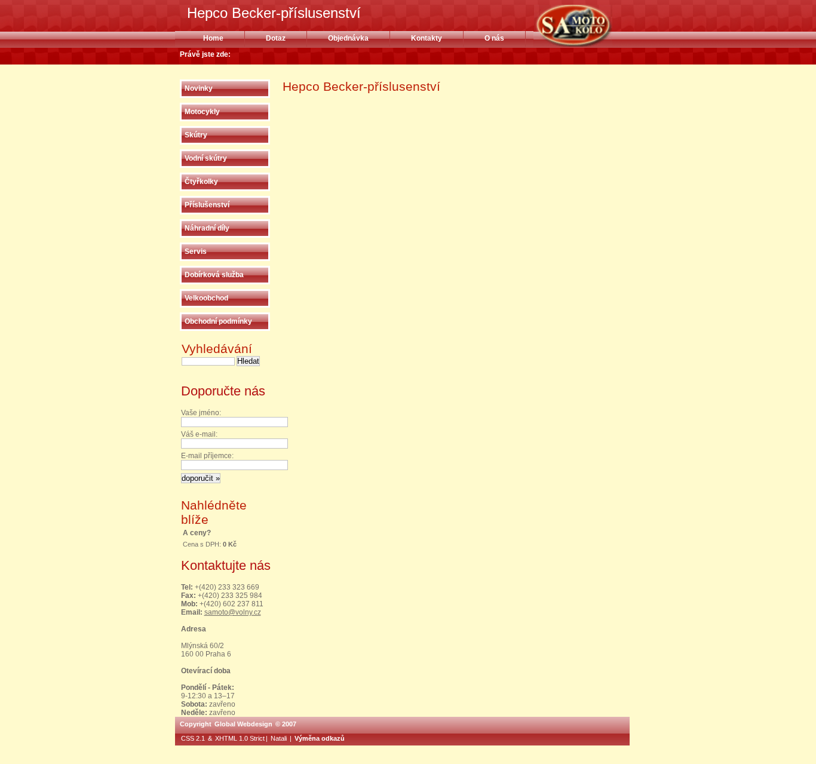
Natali (279, 738)
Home (213, 38)
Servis (196, 251)
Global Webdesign (243, 724)
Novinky (199, 88)
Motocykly (202, 112)
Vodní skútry (206, 158)
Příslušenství (207, 205)
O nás (494, 38)
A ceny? (197, 533)
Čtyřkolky (201, 181)
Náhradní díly (207, 228)
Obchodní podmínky (218, 321)
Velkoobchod (206, 298)
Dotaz (276, 38)
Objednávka (348, 38)
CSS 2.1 (193, 738)
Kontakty (426, 38)
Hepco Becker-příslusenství (588, 26)
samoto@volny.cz (232, 612)
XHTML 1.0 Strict (240, 738)
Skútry (196, 135)
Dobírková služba (214, 275)
